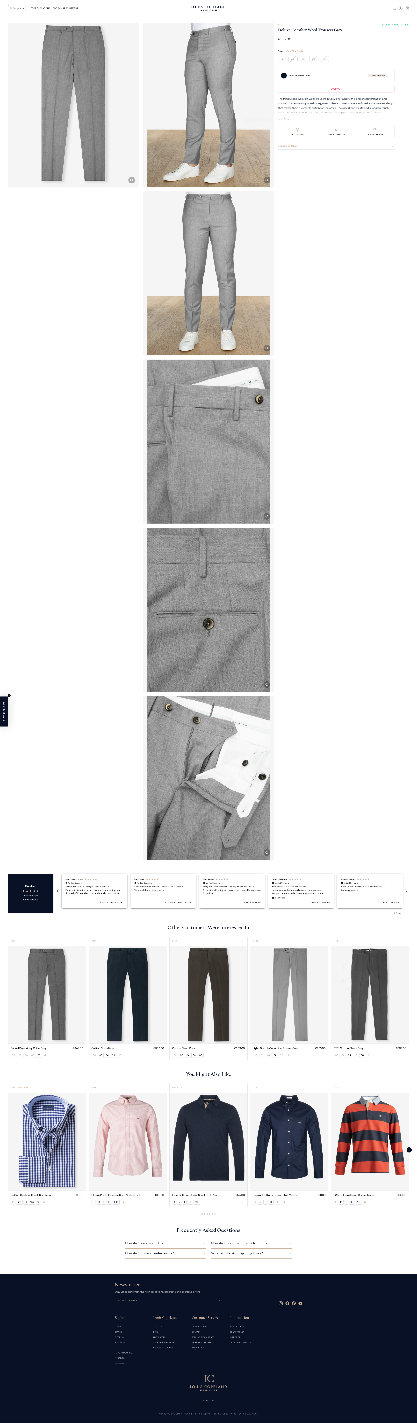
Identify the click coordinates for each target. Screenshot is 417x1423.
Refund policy (221, 1414)
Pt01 (280, 24)
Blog (155, 1332)
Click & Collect (200, 1327)
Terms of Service (203, 1414)
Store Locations (40, 8)
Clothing (119, 1337)
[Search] (394, 8)
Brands (118, 1332)
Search (188, 1414)
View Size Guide (294, 51)
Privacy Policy (237, 1332)
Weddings (120, 1358)
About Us (157, 1327)
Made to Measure (123, 1353)
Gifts (117, 1347)
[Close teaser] (9, 695)
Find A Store (159, 1337)
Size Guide (235, 1337)
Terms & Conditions (240, 1342)
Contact (196, 1332)
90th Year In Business (164, 1342)
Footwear (120, 1342)
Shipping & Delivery (201, 1342)
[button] (58, 891)
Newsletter (198, 1347)
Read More (284, 119)
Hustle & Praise (250, 1414)
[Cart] (407, 8)
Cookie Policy (237, 1327)
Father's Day (121, 1363)
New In (118, 1327)
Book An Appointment (163, 1347)
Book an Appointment (65, 8)
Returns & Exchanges (203, 1337)
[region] (232, 891)
